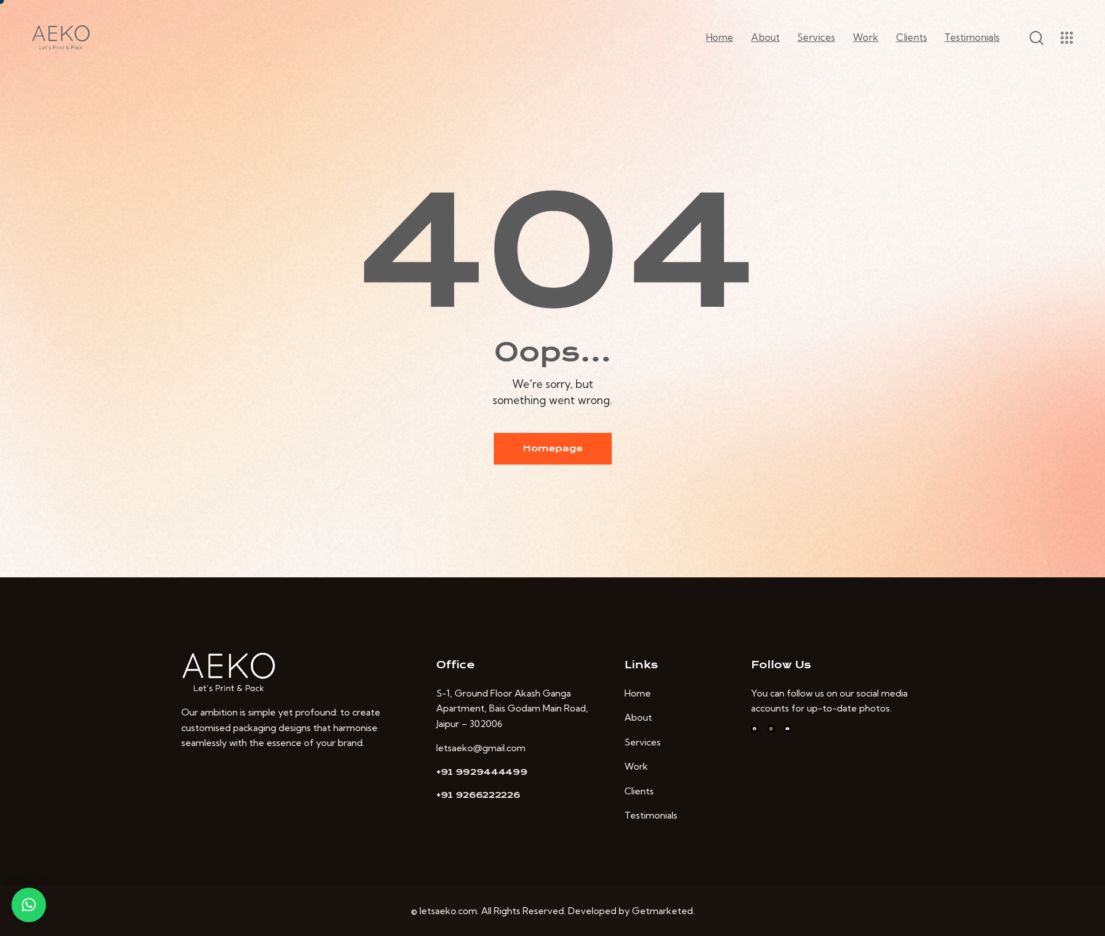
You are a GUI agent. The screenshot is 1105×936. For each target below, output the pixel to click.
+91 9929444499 (482, 772)
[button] (29, 905)
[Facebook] (754, 728)
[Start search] (1035, 38)
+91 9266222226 (478, 795)
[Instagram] (771, 728)
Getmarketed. (663, 910)
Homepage (553, 448)
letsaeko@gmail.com (480, 748)
